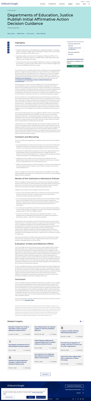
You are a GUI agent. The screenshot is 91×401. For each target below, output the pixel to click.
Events (78, 4)
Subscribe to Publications (74, 386)
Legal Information (48, 398)
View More (45, 374)
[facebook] (80, 399)
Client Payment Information (73, 389)
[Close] (45, 389)
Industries (62, 4)
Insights (70, 4)
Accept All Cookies (41, 397)
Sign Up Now (75, 66)
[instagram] (78, 399)
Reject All (31, 397)
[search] (89, 4)
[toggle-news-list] (83, 321)
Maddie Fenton (20, 33)
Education (70, 45)
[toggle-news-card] (80, 321)
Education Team (29, 300)
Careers (88, 1)
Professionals (52, 4)
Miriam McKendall (41, 33)
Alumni (79, 393)
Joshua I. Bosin (11, 33)
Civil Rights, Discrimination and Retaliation (74, 48)
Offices (82, 1)
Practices (42, 4)
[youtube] (83, 399)
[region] (24, 394)
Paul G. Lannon (30, 33)
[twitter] (75, 399)
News (84, 4)
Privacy (57, 398)
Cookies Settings (9, 397)
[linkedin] (73, 399)
